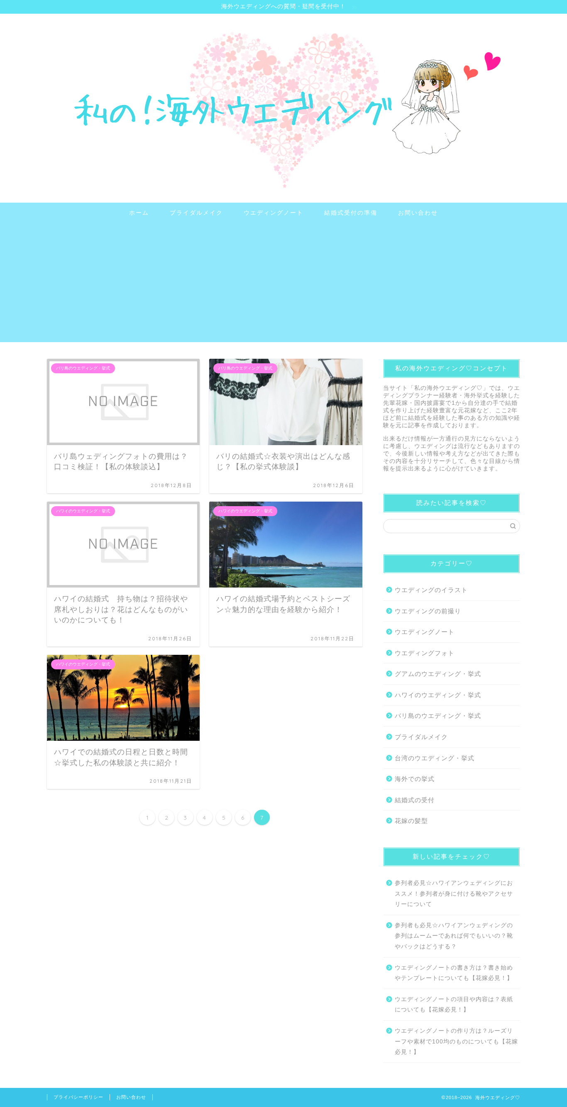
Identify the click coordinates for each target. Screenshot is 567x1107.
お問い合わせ (418, 212)
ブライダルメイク (196, 212)
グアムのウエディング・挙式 (438, 673)
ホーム (139, 212)
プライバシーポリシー (78, 1097)
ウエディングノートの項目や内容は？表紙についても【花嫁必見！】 (454, 1004)
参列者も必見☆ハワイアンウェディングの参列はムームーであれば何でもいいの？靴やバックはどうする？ (454, 936)
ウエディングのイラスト (431, 589)
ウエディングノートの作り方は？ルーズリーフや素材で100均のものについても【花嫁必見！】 (456, 1041)
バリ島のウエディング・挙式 (438, 715)
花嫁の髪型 (411, 820)
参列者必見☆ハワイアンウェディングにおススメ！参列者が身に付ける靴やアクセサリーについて (454, 893)
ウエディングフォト (425, 652)
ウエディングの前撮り (428, 611)
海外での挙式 (415, 778)
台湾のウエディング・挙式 (434, 758)
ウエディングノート (273, 212)
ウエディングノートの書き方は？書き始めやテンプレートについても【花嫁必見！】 (454, 973)
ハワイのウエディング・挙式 (438, 694)
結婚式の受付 (415, 799)
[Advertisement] (283, 284)
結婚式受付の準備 (350, 212)
